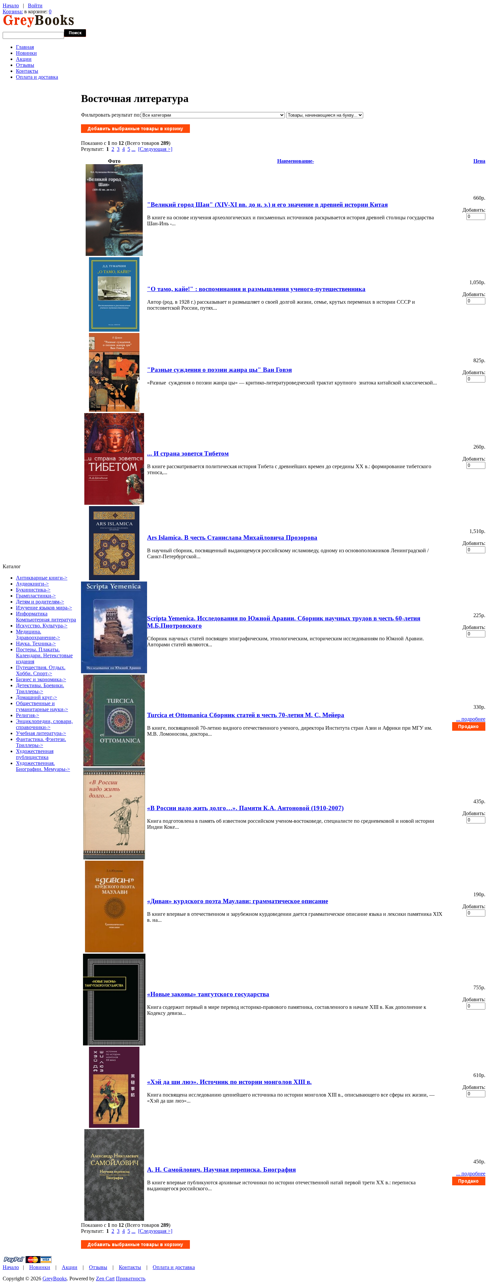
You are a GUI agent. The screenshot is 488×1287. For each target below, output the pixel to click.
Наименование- (295, 161)
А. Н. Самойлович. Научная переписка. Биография (221, 1169)
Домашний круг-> (36, 697)
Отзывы (25, 65)
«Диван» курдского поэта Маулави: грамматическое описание (237, 901)
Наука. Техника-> (36, 643)
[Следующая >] (155, 149)
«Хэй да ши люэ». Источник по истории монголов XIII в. (229, 1081)
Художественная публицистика (34, 754)
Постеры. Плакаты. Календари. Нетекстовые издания (44, 655)
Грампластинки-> (36, 595)
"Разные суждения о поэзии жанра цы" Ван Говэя (219, 369)
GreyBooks (54, 1278)
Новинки (26, 53)
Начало (11, 5)
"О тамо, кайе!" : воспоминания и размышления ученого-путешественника (256, 288)
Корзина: (13, 11)
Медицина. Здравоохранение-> (38, 634)
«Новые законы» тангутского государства (208, 994)
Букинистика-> (33, 589)
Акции (24, 59)
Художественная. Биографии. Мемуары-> (43, 766)
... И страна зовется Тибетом (188, 453)
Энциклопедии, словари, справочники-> (44, 724)
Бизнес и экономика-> (41, 679)
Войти (35, 5)
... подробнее (470, 719)
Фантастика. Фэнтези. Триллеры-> (41, 742)
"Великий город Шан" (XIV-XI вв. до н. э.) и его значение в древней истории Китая (267, 204)
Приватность (130, 1278)
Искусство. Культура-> (41, 625)
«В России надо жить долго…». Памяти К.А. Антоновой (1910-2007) (245, 807)
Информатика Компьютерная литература (46, 616)
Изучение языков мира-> (44, 607)
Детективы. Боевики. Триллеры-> (40, 688)
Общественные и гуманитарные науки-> (42, 706)
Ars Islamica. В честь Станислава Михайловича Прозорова (232, 537)
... (133, 149)
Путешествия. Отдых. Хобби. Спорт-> (40, 670)
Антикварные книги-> (41, 578)
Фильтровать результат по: (111, 115)
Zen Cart (105, 1278)
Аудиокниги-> (32, 584)
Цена (479, 161)
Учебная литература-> (41, 733)
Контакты (27, 71)
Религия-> (27, 715)
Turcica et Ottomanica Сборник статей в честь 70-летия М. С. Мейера (245, 714)
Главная (25, 47)
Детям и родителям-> (40, 601)
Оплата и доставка (37, 77)
